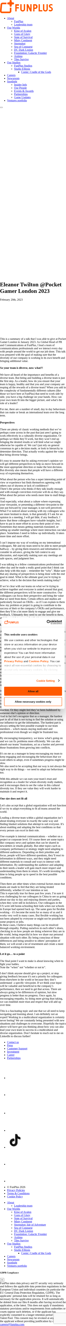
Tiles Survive (21, 59)
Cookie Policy (15, 1196)
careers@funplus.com (12, 1324)
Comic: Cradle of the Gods (36, 71)
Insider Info (20, 84)
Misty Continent (23, 40)
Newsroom (13, 78)
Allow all (33, 691)
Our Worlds (13, 27)
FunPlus (18, 21)
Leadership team (23, 24)
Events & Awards (24, 90)
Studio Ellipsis (22, 68)
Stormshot (19, 43)
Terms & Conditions (18, 1193)
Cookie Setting (45, 680)
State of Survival (23, 37)
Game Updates (22, 97)
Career (10, 1054)
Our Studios (13, 62)
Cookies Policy (38, 661)
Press (10, 1045)
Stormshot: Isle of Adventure (30, 1224)
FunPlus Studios (23, 65)
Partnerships (21, 94)
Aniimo (18, 56)
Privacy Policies (16, 1190)
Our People (20, 87)
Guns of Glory (22, 34)
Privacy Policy (13, 661)
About (10, 18)
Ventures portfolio (17, 100)
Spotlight (12, 81)
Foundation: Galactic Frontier (30, 53)
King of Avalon (22, 30)
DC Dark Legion (23, 49)
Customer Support (17, 1048)
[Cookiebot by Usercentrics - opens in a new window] (47, 622)
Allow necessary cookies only (33, 701)
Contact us (13, 1042)
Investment (13, 1051)
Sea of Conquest (23, 46)
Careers (11, 75)
